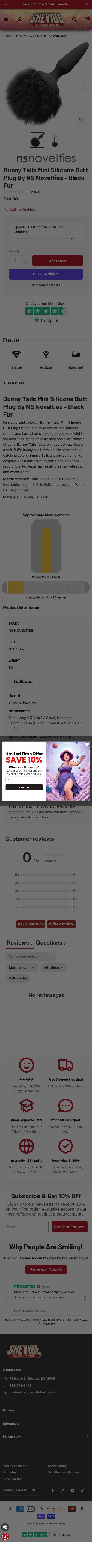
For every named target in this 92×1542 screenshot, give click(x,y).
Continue (24, 787)
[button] (5, 1527)
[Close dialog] (87, 744)
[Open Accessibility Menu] (5, 1536)
